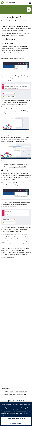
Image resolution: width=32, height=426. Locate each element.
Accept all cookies (16, 423)
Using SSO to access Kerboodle (18, 164)
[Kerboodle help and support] (2, 2)
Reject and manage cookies (16, 418)
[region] (16, 414)
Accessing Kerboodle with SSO (17, 167)
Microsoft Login (7, 243)
